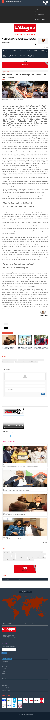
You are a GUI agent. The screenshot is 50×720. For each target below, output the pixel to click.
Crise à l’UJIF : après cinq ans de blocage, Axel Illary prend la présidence (16, 538)
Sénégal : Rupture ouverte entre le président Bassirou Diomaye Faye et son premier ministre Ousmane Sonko (41, 349)
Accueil (5, 50)
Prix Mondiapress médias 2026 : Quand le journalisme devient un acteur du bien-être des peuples (20, 466)
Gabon (8, 361)
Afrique (4, 552)
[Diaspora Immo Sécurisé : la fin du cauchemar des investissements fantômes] (25, 478)
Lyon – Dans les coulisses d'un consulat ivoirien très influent (8, 348)
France (16, 359)
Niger (12, 359)
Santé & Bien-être (12, 56)
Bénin (23, 359)
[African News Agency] (14, 705)
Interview (13, 555)
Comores (27, 359)
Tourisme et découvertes (22, 559)
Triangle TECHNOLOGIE (44, 718)
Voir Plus (14, 436)
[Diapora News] (31, 700)
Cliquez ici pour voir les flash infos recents (13, 1)
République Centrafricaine (6, 359)
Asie (27, 559)
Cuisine (42, 555)
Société (36, 51)
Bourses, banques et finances (25, 552)
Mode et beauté (37, 555)
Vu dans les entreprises (7, 555)
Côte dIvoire (19, 361)
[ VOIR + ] (45, 542)
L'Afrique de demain (39, 11)
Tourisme (31, 555)
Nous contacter (28, 591)
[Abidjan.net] (25, 700)
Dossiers (23, 55)
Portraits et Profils (40, 14)
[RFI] (41, 700)
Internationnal (13, 51)
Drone (36, 9)
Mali (15, 361)
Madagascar (4, 361)
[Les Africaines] (20, 705)
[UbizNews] (36, 700)
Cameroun (12, 361)
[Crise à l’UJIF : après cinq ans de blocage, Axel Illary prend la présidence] (25, 527)
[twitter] (22, 592)
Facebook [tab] (7, 579)
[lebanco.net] (9, 700)
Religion (28, 555)
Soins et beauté (9, 559)
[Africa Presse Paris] (4, 700)
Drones (4, 683)
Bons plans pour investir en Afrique (36, 552)
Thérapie (43, 557)
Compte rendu (17, 552)
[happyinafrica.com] (9, 705)
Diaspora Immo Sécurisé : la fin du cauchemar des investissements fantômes (17, 490)
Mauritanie (19, 359)
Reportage (8, 552)
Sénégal (42, 359)
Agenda (37, 21)
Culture (42, 51)
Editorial (4, 678)
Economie (29, 51)
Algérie (31, 359)
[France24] (14, 700)
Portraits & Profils (6, 687)
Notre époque (31, 559)
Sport (4, 56)
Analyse (6, 324)
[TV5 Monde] (20, 700)
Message (29, 557)
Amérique (14, 559)
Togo (36, 361)
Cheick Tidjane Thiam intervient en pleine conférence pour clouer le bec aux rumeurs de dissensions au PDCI (25, 349)
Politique (22, 51)
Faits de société (18, 555)
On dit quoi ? (37, 19)
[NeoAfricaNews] (4, 705)
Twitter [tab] (19, 579)
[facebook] (20, 592)
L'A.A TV (30, 56)
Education (4, 557)
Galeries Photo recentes (9, 441)
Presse (33, 557)
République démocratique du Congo (28, 361)
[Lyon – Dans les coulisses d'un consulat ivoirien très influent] (9, 340)
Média (44, 19)
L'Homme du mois (39, 16)
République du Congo (36, 359)
